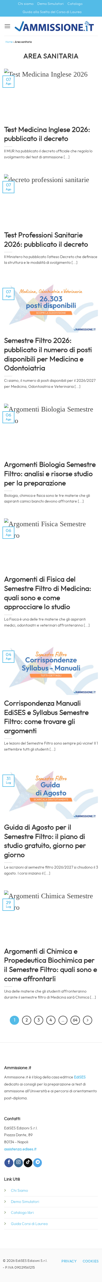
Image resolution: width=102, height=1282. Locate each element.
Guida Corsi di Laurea (29, 1224)
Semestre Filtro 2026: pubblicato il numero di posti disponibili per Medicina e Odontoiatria (48, 354)
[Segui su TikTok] (28, 1162)
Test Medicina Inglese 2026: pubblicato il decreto (47, 134)
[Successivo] (87, 1020)
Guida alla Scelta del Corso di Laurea (52, 12)
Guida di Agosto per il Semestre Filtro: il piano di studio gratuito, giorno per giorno (45, 841)
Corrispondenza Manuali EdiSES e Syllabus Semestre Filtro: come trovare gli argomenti (46, 717)
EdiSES (80, 1077)
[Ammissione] (54, 26)
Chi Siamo (19, 1191)
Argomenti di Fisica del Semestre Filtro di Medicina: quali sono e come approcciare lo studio (47, 593)
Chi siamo (25, 4)
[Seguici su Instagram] (18, 1162)
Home (9, 42)
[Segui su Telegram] (37, 1162)
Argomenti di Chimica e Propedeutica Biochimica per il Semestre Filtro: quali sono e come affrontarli (50, 965)
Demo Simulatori (50, 4)
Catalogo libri (22, 1213)
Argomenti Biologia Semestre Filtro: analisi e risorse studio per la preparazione (50, 474)
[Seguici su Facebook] (8, 1162)
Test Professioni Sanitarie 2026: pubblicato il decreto (46, 240)
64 (75, 1020)
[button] (7, 26)
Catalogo (74, 4)
